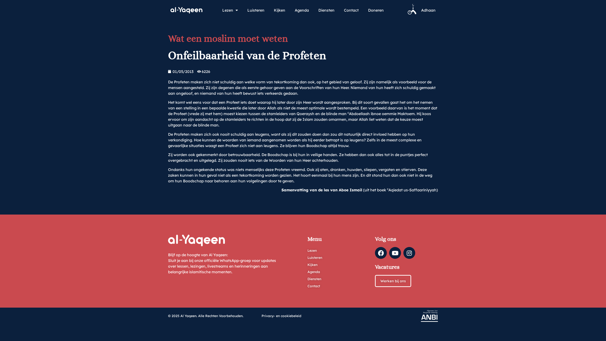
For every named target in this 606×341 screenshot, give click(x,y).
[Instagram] (409, 253)
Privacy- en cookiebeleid (281, 316)
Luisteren (255, 10)
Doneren (376, 10)
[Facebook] (381, 253)
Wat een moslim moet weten (228, 38)
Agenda (302, 10)
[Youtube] (395, 253)
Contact (351, 10)
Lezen (227, 10)
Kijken (279, 10)
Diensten (326, 10)
